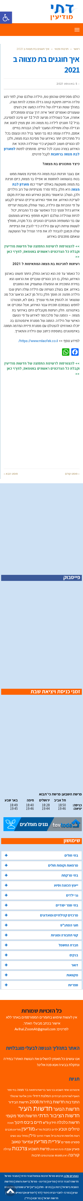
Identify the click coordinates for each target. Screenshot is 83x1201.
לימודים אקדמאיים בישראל (21, 1192)
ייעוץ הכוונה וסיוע (66, 885)
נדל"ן (32, 1135)
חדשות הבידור (18, 1102)
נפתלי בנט (22, 1135)
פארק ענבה (72, 1149)
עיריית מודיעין (47, 1141)
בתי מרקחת (69, 875)
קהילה (7, 1149)
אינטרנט (75, 1090)
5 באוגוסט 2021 (66, 83)
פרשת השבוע (39, 1148)
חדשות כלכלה (68, 1122)
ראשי (77, 49)
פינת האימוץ (57, 1149)
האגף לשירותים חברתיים (66, 1096)
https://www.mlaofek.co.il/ (38, 340)
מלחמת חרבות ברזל (62, 1135)
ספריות (73, 985)
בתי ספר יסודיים (67, 905)
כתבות (47, 1129)
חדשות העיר (35, 1108)
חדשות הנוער (66, 1109)
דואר (74, 965)
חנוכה (10, 1122)
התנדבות (72, 1102)
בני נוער (50, 1090)
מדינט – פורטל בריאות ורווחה (30, 1181)
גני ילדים (72, 895)
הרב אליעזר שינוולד (21, 1096)
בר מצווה (22, 1090)
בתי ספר (11, 1089)
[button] (6, 18)
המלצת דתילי (42, 1096)
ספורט (75, 1142)
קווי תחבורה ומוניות (64, 935)
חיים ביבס (33, 1122)
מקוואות (72, 975)
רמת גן (56, 1187)
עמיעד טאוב (22, 1141)
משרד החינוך (43, 1135)
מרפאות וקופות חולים (63, 865)
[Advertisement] (41, 420)
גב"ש (34, 1187)
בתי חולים (71, 855)
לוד (39, 1192)
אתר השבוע (62, 1090)
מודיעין (28, 1128)
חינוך (18, 1122)
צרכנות (19, 1148)
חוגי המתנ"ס (69, 925)
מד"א (39, 1129)
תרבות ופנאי (61, 49)
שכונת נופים (47, 1155)
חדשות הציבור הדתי (59, 1115)
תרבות (36, 1155)
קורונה (74, 1155)
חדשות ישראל (50, 1198)
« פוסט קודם (72, 473)
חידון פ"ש (49, 1122)
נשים (13, 1135)
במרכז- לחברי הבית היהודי (57, 1192)
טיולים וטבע (69, 1128)
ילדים (55, 1129)
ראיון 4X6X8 (61, 1155)
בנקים (74, 955)
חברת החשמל (68, 945)
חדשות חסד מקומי (21, 1115)
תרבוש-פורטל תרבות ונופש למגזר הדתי (42, 1176)
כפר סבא (37, 1198)
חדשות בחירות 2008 (47, 1101)
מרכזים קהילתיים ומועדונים (59, 915)
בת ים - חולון (45, 1187)
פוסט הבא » (11, 473)
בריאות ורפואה (37, 1090)
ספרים (65, 1142)
